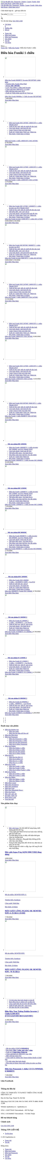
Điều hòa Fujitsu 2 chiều (17, 775)
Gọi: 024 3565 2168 (7, 1126)
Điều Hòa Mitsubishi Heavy (14, 790)
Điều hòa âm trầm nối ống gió (18, 733)
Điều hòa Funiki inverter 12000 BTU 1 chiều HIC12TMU (24, 219)
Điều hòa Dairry (10, 792)
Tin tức (7, 41)
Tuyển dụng (9, 1133)
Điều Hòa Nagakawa (12, 785)
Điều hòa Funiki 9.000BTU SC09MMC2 (18, 713)
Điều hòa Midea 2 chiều (17, 781)
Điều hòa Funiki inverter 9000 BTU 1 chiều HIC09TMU (23, 258)
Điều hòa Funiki (14, 48)
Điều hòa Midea (10, 777)
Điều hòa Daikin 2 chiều (17, 750)
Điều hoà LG (9, 755)
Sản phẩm (8, 39)
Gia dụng (8, 42)
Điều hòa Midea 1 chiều (17, 779)
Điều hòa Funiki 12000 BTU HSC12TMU (19, 379)
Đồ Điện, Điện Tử (11, 796)
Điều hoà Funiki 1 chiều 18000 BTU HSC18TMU (21, 141)
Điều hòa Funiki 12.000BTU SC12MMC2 (19, 672)
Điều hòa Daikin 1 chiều (17, 748)
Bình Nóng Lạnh (10, 797)
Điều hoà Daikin (10, 35)
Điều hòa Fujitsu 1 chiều (17, 774)
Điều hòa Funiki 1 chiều (17, 766)
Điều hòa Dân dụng (11, 735)
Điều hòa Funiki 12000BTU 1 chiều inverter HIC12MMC (24, 504)
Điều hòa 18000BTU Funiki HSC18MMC (19, 591)
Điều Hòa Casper (10, 783)
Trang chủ (8, 33)
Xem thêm (8, 100)
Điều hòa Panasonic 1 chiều (18, 739)
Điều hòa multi (14, 731)
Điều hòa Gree (9, 788)
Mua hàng (15, 100)
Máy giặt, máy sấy (11, 794)
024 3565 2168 (18, 21)
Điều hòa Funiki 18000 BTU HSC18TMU (19, 336)
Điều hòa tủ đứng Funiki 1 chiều (19, 770)
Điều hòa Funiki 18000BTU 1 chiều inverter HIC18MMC (24, 460)
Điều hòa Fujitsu (10, 772)
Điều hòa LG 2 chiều (16, 763)
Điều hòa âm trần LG (16, 757)
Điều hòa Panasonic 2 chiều (18, 740)
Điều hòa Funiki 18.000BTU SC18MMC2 (19, 632)
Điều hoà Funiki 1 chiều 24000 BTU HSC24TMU (21, 297)
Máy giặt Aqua (14, 828)
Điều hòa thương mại (12, 729)
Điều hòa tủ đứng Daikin (17, 753)
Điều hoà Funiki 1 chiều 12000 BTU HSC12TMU (21, 180)
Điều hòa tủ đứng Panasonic (18, 744)
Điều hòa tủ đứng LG (16, 759)
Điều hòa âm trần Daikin (17, 751)
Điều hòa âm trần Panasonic (18, 742)
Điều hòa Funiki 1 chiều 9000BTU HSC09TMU (21, 416)
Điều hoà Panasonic (11, 37)
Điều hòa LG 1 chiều (16, 761)
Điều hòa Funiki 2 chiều (17, 768)
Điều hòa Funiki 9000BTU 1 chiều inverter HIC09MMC (23, 549)
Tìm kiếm (4, 14)
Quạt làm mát (9, 799)
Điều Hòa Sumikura (11, 786)
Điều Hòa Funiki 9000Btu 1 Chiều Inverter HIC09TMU (23, 96)
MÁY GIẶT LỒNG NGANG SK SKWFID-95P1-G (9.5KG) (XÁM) (23, 912)
